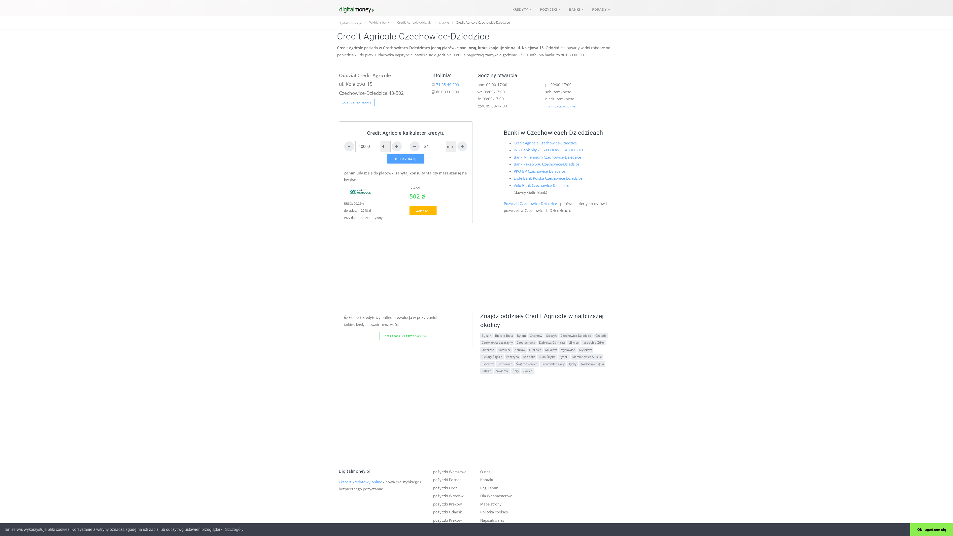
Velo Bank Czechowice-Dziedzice (541, 185)
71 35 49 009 (447, 84)
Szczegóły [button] (234, 529)
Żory (516, 371)
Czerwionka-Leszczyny (497, 342)
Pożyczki (549, 9)
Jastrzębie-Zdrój (594, 342)
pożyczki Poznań (447, 479)
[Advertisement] (476, 277)
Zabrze (486, 371)
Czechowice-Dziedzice (576, 336)
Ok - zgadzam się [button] (931, 530)
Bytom (521, 336)
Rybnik (563, 357)
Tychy (573, 364)
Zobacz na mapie (357, 102)
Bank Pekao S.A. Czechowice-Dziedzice (546, 164)
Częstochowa (526, 342)
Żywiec (527, 371)
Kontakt (486, 479)
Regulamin (489, 487)
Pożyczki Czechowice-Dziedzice (530, 203)
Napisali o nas (492, 520)
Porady (600, 9)
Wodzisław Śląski (592, 364)
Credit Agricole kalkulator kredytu (406, 133)
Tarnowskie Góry (553, 364)
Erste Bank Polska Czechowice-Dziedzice (548, 178)
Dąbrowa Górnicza (552, 342)
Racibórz (529, 357)
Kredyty (521, 9)
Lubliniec (535, 350)
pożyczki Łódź (445, 487)
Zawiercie (502, 371)
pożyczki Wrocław (448, 495)
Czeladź (600, 336)
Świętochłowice (526, 364)
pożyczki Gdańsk (447, 511)
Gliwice (574, 342)
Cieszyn (551, 336)
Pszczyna (512, 357)
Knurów (520, 350)
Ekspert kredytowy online (360, 481)
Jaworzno (488, 350)
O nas (485, 471)
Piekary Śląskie (492, 357)
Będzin (486, 336)
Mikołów (551, 350)
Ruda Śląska (547, 357)
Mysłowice (568, 350)
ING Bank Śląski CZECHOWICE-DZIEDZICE (549, 149)
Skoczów (488, 364)
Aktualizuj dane (562, 106)
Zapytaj (423, 210)
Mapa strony (491, 504)
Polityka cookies (494, 511)
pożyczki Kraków (447, 504)
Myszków (585, 350)
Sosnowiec (505, 364)
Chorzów (536, 336)
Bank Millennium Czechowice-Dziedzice (547, 157)
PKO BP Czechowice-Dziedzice (539, 171)
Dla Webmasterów (496, 495)
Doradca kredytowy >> (405, 336)
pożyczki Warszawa (449, 471)
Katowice (504, 350)
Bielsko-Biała (504, 336)
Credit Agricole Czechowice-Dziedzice (545, 142)
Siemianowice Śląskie (587, 357)
